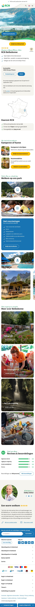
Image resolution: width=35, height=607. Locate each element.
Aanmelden (28, 533)
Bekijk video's (17, 208)
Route (21, 74)
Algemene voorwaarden (13, 595)
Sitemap (22, 595)
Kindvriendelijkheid (6, 464)
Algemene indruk (5, 459)
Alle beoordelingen (26, 473)
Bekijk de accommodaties (20, 167)
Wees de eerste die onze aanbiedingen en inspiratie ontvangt (15, 530)
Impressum (4, 598)
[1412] (22, 542)
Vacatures (3, 595)
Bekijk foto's (17, 190)
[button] (15, 285)
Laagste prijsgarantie (25, 605)
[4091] (32, 542)
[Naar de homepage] (6, 5)
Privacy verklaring (29, 595)
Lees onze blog (7, 542)
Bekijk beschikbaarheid (17, 44)
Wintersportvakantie (9, 34)
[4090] (29, 542)
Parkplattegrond (9, 74)
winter (8, 91)
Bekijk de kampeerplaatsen (20, 154)
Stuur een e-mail (28, 522)
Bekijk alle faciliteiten (11, 246)
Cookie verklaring (11, 598)
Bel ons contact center (11, 522)
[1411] (26, 542)
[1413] (19, 542)
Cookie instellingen (22, 598)
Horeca (3, 467)
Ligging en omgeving (6, 461)
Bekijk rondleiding (17, 260)
